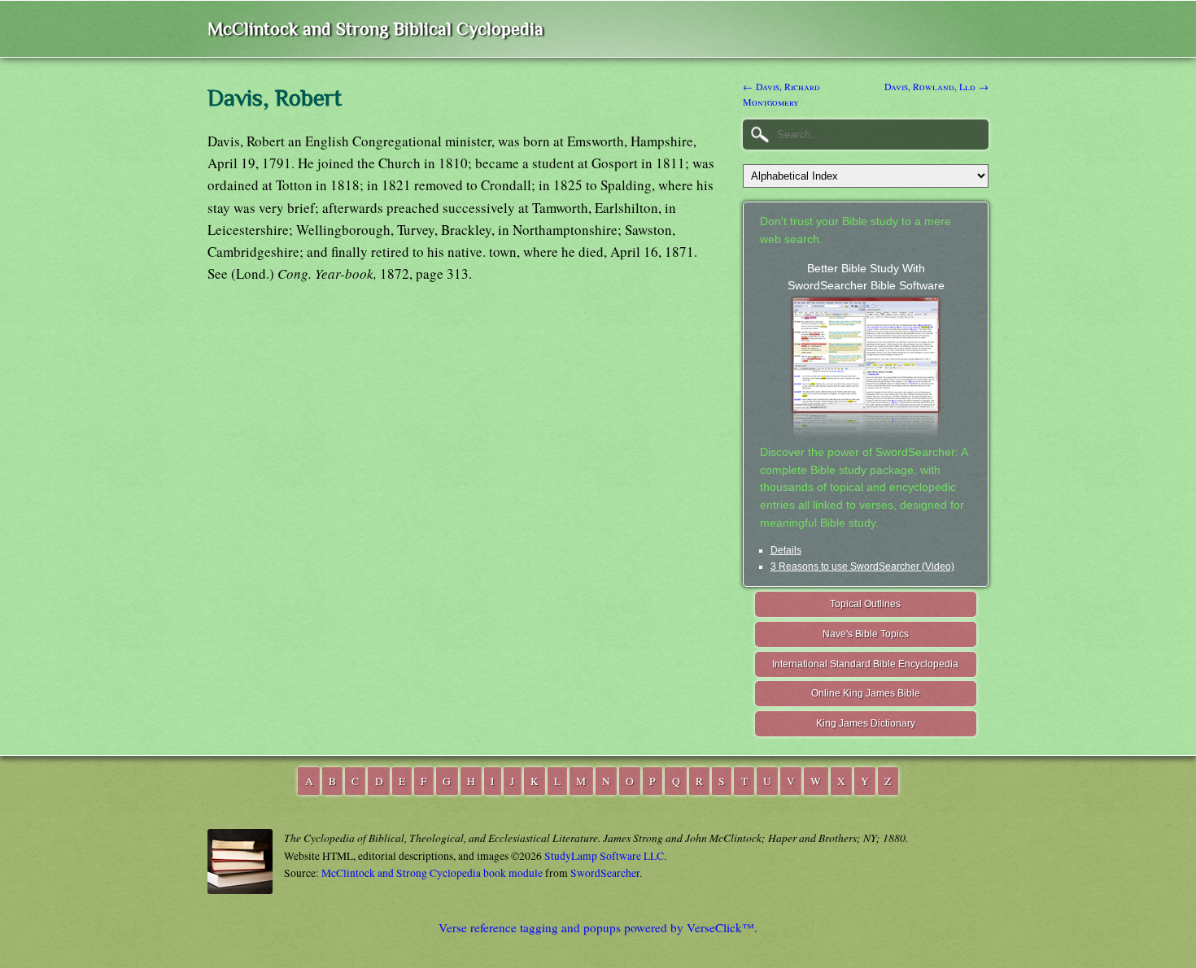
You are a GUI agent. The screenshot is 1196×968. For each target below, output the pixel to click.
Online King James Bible (865, 693)
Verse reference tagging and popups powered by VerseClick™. (598, 927)
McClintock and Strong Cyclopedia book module (432, 873)
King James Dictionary (865, 723)
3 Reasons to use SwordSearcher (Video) (862, 566)
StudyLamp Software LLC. (605, 856)
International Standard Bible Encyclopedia (865, 664)
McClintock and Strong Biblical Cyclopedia (375, 29)
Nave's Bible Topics (866, 634)
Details (785, 550)
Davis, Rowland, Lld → (936, 86)
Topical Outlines (865, 604)
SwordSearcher (604, 873)
